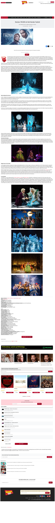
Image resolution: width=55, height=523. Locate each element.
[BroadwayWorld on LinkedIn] (44, 496)
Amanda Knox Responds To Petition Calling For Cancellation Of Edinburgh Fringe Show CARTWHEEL (20, 465)
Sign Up (27, 54)
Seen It (3, 392)
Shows (18, 17)
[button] (53, 17)
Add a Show (21, 443)
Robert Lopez (26, 177)
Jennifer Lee (5, 299)
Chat (24, 17)
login (16, 341)
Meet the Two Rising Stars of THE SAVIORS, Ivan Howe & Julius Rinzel (16, 471)
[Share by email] (52, 46)
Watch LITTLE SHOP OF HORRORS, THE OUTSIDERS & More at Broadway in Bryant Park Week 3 (19, 462)
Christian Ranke (9, 447)
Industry (21, 17)
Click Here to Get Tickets (27, 336)
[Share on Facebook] (46, 46)
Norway (12, 17)
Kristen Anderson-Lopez (18, 177)
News (15, 17)
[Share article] (50, 46)
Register (46, 17)
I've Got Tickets (10, 392)
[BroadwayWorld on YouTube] (49, 496)
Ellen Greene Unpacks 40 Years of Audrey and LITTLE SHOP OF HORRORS (17, 468)
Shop (32, 17)
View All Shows (8, 443)
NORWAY (31, 2)
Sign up (50, 482)
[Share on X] (48, 46)
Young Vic (47, 169)
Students (29, 17)
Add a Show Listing (8, 2)
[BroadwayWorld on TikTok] (46, 496)
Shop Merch (3, 2)
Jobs (26, 17)
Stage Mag (38, 17)
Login (50, 17)
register (12, 341)
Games (35, 17)
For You (4, 352)
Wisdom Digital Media (37, 499)
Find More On (26, 396)
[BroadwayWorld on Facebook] (40, 496)
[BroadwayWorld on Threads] (48, 496)
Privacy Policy (48, 499)
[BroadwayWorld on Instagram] (42, 496)
